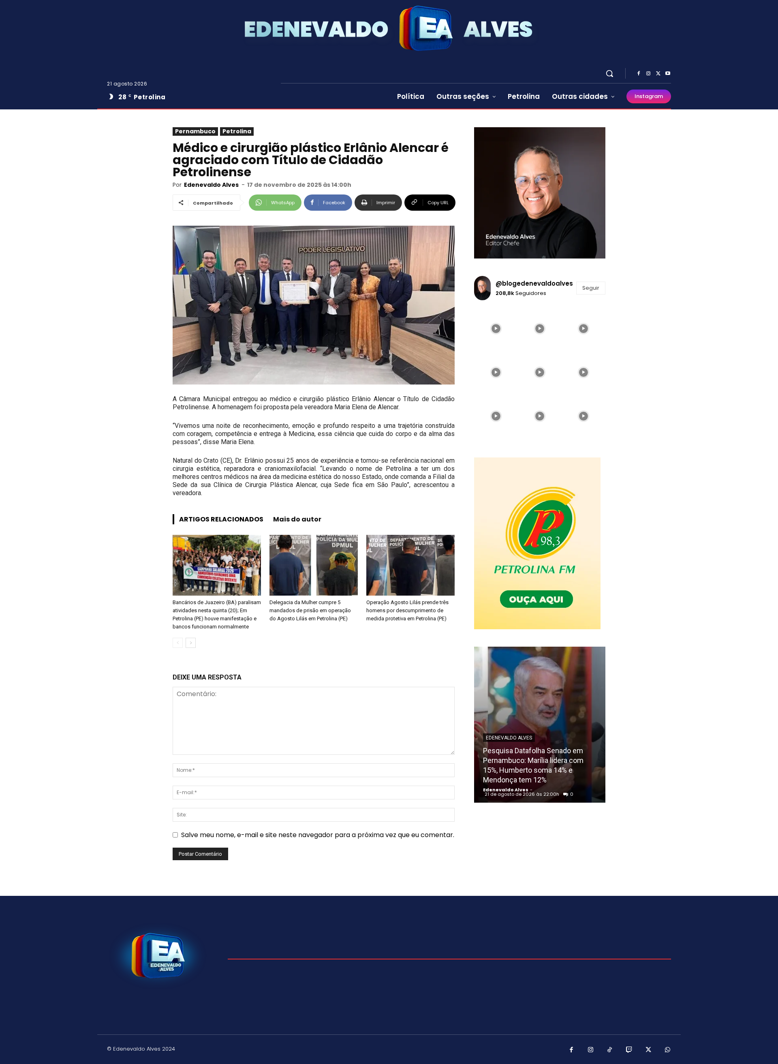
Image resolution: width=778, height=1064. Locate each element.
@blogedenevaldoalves (534, 283)
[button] (609, 73)
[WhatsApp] (667, 1050)
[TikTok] (610, 1050)
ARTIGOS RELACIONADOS (221, 519)
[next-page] (191, 643)
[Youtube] (668, 74)
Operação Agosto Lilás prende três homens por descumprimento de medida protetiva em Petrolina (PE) (407, 610)
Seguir (590, 288)
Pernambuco (195, 131)
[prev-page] (178, 643)
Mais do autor (297, 519)
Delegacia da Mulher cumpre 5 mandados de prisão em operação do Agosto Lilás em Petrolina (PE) (310, 610)
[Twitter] (658, 74)
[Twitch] (629, 1050)
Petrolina (236, 131)
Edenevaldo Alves (211, 185)
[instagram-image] (496, 328)
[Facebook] (638, 74)
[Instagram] (648, 74)
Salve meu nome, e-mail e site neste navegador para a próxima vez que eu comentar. (317, 835)
